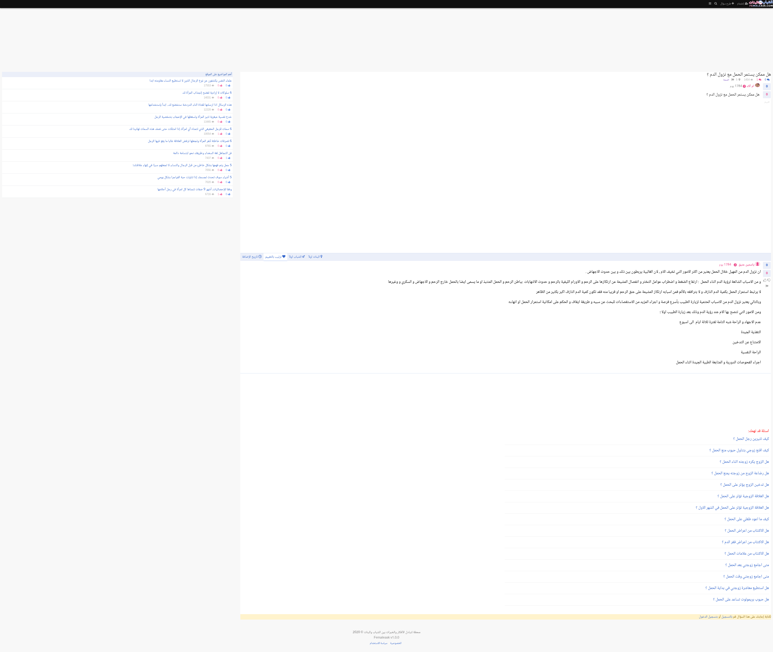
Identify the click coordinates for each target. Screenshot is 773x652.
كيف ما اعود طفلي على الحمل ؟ (746, 519)
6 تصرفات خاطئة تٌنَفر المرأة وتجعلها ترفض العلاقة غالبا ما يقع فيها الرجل (190, 141)
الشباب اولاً (295, 257)
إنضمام (741, 3)
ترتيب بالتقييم (273, 257)
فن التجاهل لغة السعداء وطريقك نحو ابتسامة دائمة (202, 153)
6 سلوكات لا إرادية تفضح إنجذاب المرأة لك (207, 93)
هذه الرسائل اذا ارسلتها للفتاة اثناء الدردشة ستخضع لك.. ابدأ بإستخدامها (190, 105)
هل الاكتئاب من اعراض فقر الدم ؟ (745, 542)
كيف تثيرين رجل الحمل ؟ (751, 439)
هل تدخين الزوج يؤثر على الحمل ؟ (744, 485)
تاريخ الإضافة (250, 257)
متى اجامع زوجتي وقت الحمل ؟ (746, 576)
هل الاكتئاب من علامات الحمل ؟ (746, 553)
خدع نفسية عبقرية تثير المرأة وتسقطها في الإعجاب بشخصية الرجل (193, 117)
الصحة (726, 80)
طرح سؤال (726, 3)
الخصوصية (395, 643)
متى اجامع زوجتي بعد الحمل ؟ (747, 565)
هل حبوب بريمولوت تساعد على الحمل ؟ (741, 599)
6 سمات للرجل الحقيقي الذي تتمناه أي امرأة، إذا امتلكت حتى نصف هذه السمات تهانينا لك (180, 129)
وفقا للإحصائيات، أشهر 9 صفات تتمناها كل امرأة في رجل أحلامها (194, 189)
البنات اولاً (314, 257)
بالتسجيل (726, 617)
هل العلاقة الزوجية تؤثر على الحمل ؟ (743, 496)
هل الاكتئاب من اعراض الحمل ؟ (747, 530)
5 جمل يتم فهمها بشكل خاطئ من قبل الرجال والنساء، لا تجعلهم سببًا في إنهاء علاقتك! (182, 165)
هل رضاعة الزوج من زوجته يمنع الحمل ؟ (740, 473)
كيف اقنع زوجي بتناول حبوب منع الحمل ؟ (739, 450)
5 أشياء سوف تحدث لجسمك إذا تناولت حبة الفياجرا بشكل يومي (194, 177)
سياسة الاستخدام (378, 643)
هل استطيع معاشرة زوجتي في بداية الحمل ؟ (737, 588)
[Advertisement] (650, 38)
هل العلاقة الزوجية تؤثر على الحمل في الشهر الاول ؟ (732, 507)
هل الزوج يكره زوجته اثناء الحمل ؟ (744, 462)
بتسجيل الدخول (708, 617)
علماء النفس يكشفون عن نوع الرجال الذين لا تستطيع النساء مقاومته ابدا (191, 81)
